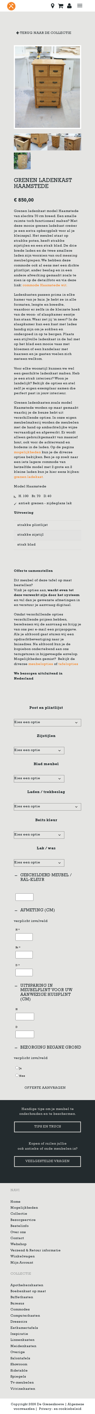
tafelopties (68, 664)
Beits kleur (46, 820)
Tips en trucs (47, 1127)
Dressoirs (18, 1322)
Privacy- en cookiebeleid (60, 1409)
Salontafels (20, 1358)
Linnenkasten (22, 1340)
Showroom (18, 1365)
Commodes (20, 1310)
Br (17, 948)
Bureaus (17, 1304)
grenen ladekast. (29, 477)
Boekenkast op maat (28, 1292)
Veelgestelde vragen (47, 1161)
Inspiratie (19, 1334)
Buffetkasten (21, 1298)
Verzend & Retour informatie (35, 1251)
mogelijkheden (27, 452)
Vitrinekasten (22, 1389)
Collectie (18, 1214)
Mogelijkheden (24, 1208)
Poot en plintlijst (46, 708)
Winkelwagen (22, 1257)
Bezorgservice (23, 1220)
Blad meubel (46, 764)
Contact (17, 1238)
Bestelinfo (19, 1226)
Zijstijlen (46, 736)
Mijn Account (21, 1263)
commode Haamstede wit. (45, 285)
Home (15, 1202)
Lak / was (46, 848)
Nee (22, 1076)
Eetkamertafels (24, 1328)
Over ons (18, 1232)
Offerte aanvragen (45, 1088)
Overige (17, 1352)
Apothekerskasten (26, 1285)
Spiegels (18, 1377)
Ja (20, 1069)
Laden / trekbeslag (46, 792)
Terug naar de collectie (45, 33)
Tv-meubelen (22, 1383)
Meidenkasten (23, 1346)
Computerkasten (25, 1316)
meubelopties (40, 664)
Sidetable (19, 1371)
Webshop (18, 1245)
